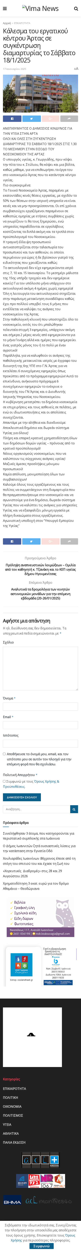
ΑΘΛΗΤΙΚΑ (11, 1133)
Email (8, 717)
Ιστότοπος (10, 735)
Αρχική (7, 23)
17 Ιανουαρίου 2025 (14, 69)
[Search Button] (74, 809)
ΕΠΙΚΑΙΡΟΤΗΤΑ (22, 23)
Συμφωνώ (41, 1246)
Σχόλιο (8, 642)
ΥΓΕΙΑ (7, 1124)
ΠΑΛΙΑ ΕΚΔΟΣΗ (14, 1142)
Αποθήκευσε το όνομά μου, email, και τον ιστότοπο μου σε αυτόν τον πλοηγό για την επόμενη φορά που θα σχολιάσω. (39, 759)
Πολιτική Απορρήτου (20, 775)
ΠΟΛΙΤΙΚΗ (10, 1097)
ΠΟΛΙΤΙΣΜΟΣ (13, 1115)
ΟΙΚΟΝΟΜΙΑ (12, 1106)
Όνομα (9, 698)
